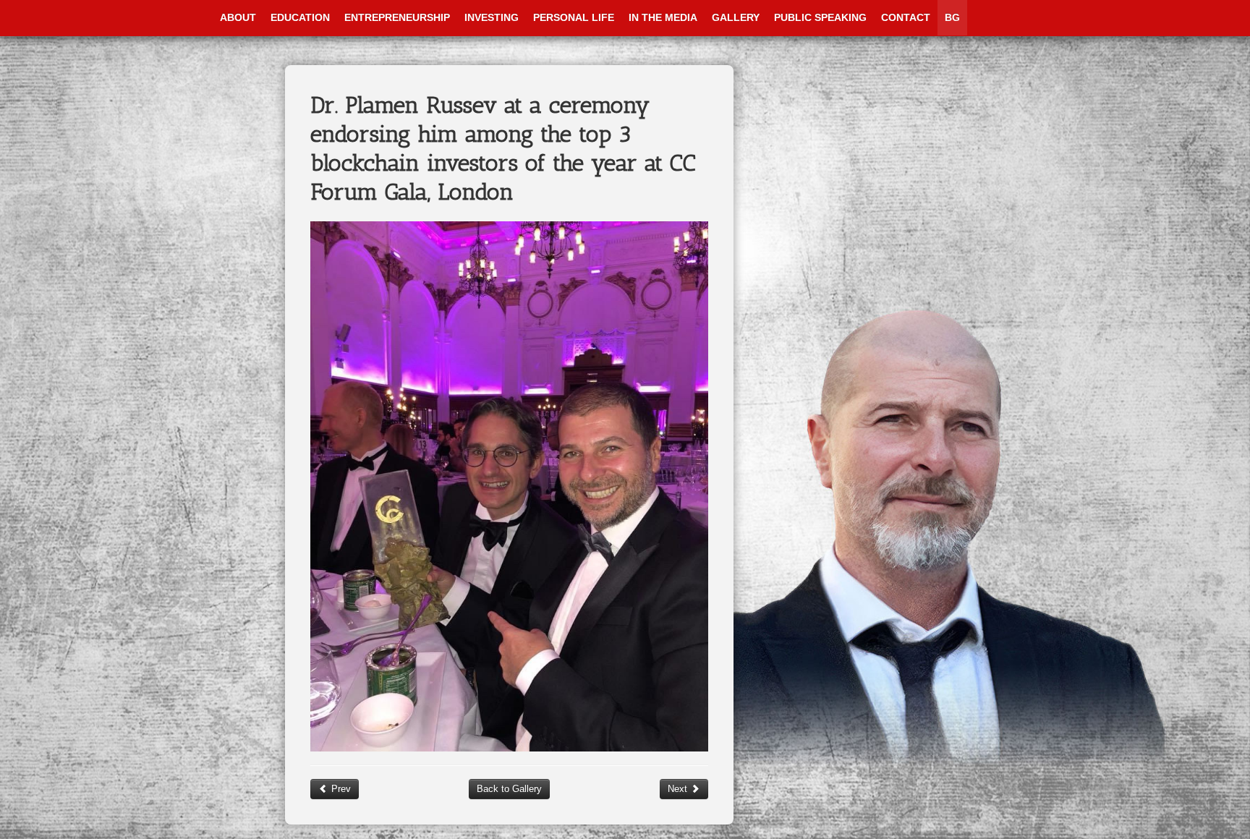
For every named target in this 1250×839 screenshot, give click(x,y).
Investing (491, 17)
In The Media (663, 17)
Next (679, 788)
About (238, 17)
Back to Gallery (509, 788)
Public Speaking (820, 17)
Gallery (736, 17)
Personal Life (573, 17)
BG (952, 17)
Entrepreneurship (397, 17)
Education (300, 17)
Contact (905, 17)
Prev (339, 788)
